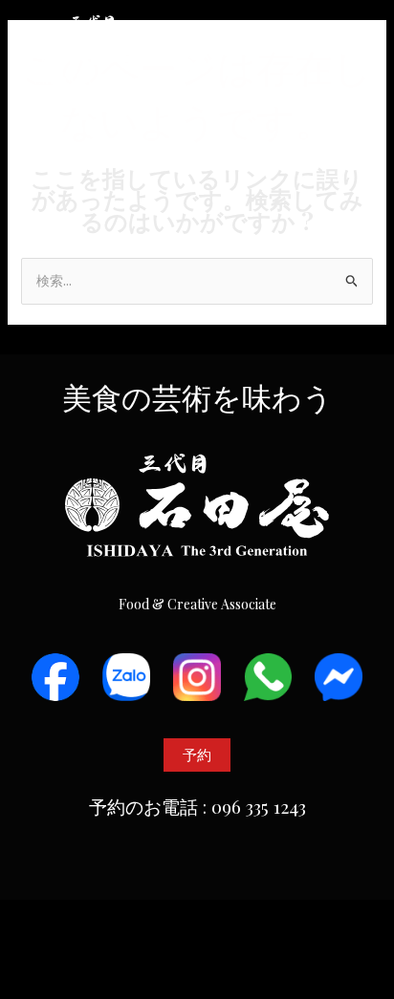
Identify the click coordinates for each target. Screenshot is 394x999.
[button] (358, 50)
